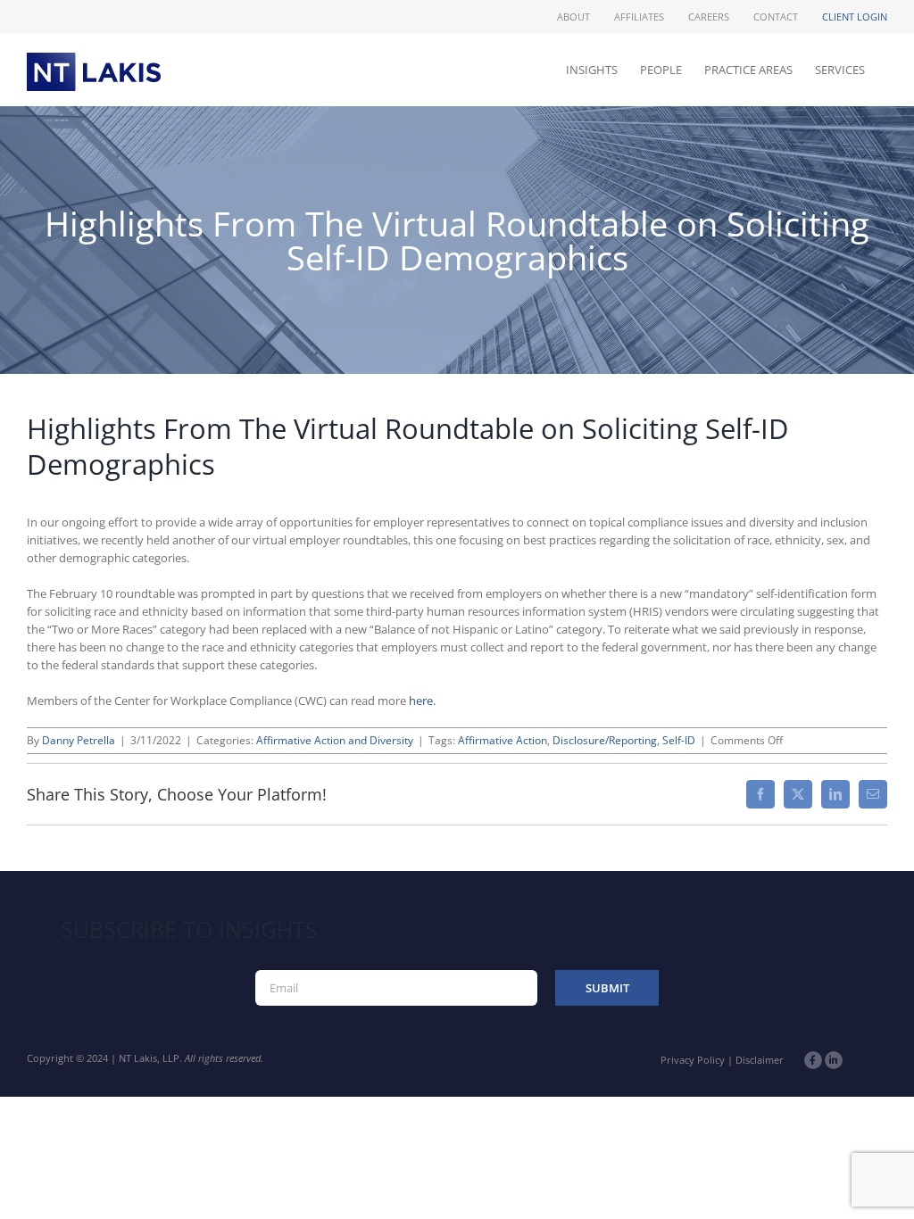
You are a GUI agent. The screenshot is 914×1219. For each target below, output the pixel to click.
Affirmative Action (502, 740)
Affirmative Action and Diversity (334, 740)
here (421, 700)
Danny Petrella (78, 740)
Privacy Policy (693, 1059)
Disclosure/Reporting (605, 740)
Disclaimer (759, 1059)
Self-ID (678, 740)
